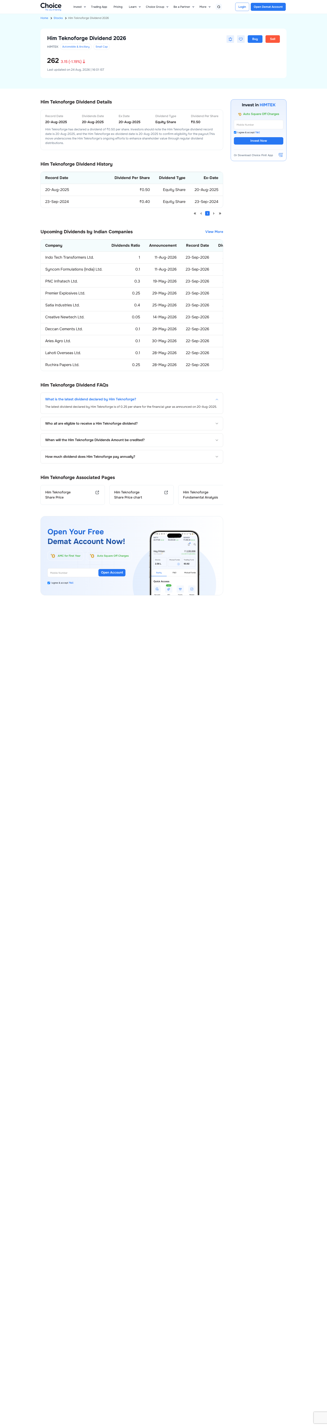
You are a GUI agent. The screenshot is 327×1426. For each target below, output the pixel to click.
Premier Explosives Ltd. (65, 293)
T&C (71, 582)
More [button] (202, 7)
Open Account (112, 572)
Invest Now (258, 141)
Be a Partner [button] (182, 7)
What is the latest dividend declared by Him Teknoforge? (90, 399)
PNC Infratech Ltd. (61, 281)
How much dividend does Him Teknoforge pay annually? (90, 457)
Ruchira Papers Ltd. (62, 364)
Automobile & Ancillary (76, 46)
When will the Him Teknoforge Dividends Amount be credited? (95, 440)
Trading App (99, 7)
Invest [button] (77, 7)
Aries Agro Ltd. (58, 341)
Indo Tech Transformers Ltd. (69, 257)
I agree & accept (62, 582)
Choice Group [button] (155, 7)
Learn (133, 7)
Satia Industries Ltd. (62, 305)
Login (242, 7)
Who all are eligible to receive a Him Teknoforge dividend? (91, 424)
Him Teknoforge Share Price (58, 494)
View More (214, 232)
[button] (230, 39)
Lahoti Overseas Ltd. (63, 353)
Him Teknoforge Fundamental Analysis (200, 494)
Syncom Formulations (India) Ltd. (73, 269)
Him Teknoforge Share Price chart (128, 494)
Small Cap (102, 46)
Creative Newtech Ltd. (64, 317)
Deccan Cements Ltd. (64, 329)
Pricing (118, 7)
